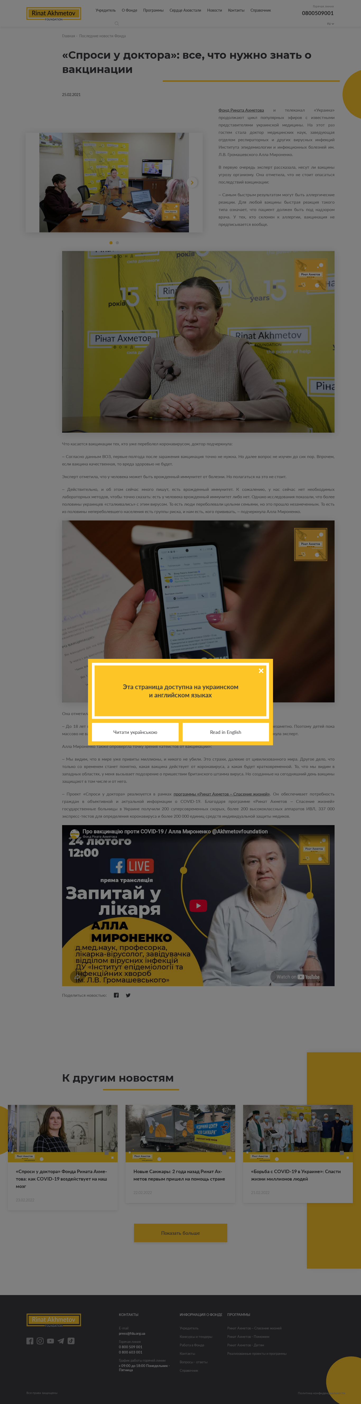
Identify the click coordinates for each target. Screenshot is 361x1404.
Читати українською (135, 732)
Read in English (225, 732)
